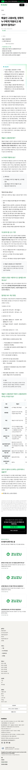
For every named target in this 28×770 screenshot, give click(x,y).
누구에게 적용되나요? (6, 41)
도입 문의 (14, 705)
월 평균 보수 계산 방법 (6, 51)
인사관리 (3, 14)
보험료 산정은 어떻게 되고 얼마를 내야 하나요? (11, 49)
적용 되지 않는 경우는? (10, 43)
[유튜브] (9, 743)
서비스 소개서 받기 (14, 530)
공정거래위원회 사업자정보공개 (7, 740)
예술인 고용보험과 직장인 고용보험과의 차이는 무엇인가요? (14, 53)
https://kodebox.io (5, 728)
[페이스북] (2, 743)
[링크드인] (4, 743)
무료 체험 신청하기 (14, 527)
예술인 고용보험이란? (6, 39)
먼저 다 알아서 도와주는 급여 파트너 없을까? (11, 55)
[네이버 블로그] (7, 743)
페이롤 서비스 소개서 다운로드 (10, 493)
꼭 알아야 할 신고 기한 (6, 46)
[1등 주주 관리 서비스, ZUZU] (4, 5)
